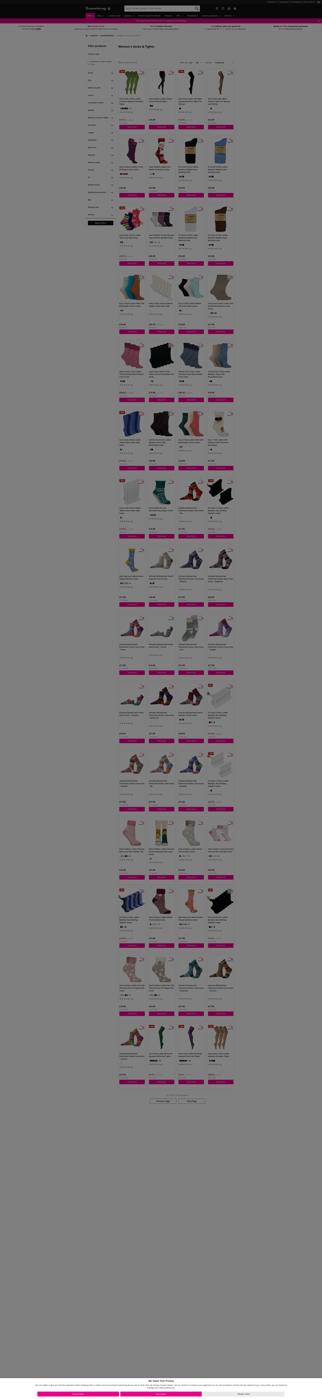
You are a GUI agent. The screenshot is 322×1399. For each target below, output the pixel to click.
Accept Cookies (78, 1394)
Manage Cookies (244, 1394)
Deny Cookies (161, 1394)
